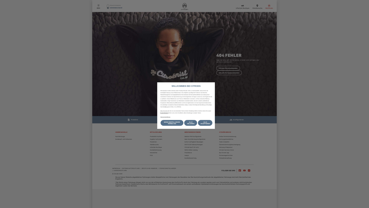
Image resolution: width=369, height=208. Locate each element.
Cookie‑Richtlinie (164, 112)
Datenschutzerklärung (165, 116)
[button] (172, 123)
